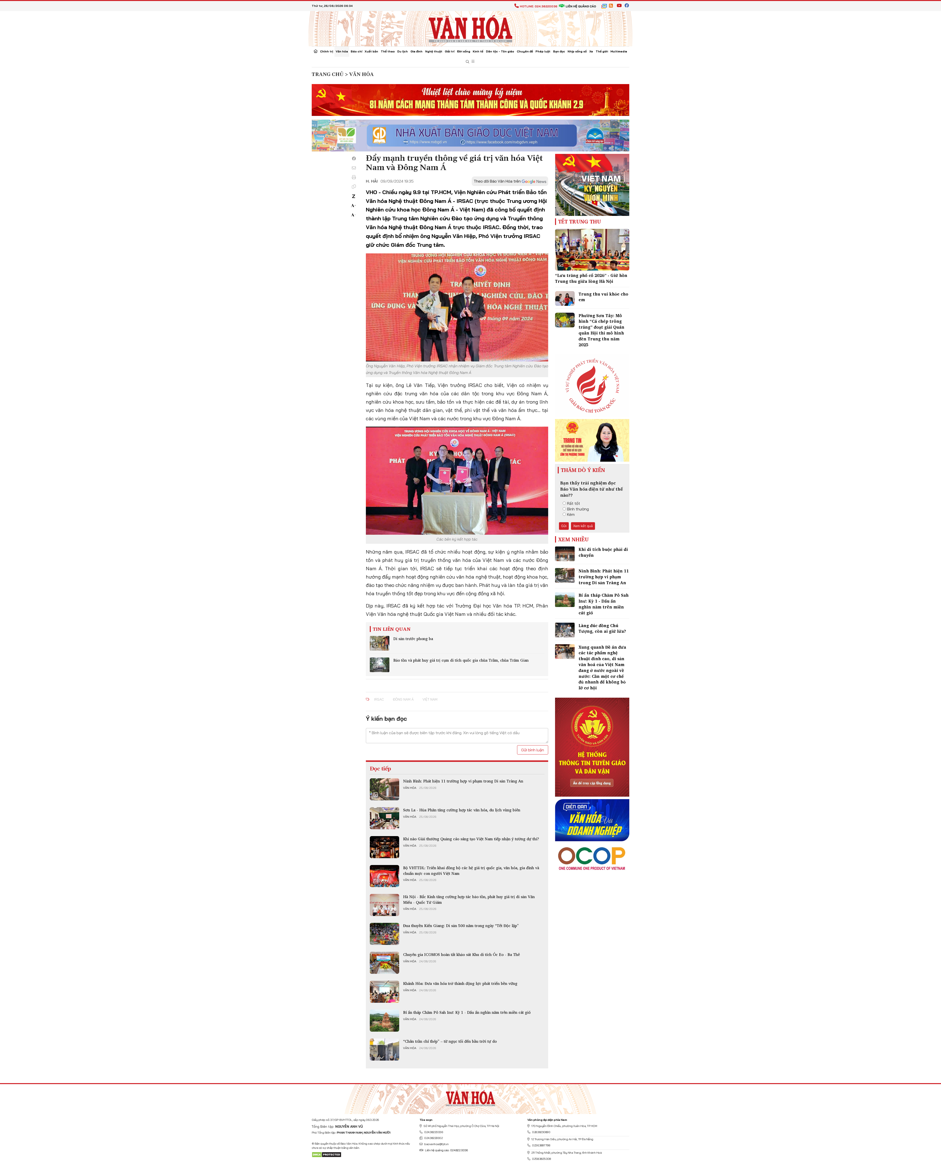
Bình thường (578, 509)
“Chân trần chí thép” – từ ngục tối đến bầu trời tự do (450, 1041)
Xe (591, 51)
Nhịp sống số (577, 51)
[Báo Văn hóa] (470, 28)
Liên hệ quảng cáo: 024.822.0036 (446, 1150)
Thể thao (388, 51)
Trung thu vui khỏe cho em (603, 297)
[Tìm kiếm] (467, 62)
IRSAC (379, 699)
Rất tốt (573, 503)
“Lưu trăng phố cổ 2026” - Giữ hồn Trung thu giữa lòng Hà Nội (591, 278)
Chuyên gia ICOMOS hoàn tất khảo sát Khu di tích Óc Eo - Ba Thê (461, 954)
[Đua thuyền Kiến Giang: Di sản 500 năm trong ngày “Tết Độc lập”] (384, 934)
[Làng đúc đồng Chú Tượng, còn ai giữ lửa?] (565, 630)
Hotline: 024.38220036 (538, 6)
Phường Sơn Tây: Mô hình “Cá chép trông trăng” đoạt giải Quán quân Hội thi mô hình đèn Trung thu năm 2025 (601, 330)
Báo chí (356, 51)
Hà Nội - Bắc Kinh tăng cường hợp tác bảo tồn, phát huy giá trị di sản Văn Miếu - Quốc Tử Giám (469, 899)
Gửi (564, 526)
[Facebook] (354, 158)
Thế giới (602, 51)
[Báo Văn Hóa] (470, 1097)
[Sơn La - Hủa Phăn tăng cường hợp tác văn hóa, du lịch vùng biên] (384, 818)
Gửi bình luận (532, 749)
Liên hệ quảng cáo (581, 6)
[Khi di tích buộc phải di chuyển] (565, 553)
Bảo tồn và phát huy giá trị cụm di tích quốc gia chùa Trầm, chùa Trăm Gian (461, 660)
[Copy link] (354, 186)
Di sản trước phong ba (413, 638)
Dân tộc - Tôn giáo (500, 51)
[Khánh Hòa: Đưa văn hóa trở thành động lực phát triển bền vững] (384, 992)
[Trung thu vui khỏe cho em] (565, 298)
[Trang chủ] (315, 52)
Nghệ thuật (433, 51)
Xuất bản (371, 51)
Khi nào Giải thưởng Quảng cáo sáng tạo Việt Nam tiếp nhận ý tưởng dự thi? (471, 839)
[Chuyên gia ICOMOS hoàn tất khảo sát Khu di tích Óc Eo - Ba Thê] (384, 963)
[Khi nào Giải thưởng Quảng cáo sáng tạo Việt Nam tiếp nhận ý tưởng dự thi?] (384, 847)
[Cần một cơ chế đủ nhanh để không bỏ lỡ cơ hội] (565, 651)
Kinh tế (478, 51)
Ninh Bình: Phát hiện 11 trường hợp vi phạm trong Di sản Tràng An (463, 781)
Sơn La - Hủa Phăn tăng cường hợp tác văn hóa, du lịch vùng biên (461, 810)
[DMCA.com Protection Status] (326, 1154)
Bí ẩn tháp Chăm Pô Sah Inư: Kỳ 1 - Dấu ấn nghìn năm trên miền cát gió (467, 1012)
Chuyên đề (525, 51)
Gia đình (416, 51)
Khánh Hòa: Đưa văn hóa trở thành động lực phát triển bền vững (460, 983)
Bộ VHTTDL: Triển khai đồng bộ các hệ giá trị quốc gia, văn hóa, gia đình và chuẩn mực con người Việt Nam (471, 870)
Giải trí (449, 51)
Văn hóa (342, 51)
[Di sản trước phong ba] (379, 643)
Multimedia (618, 51)
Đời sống (463, 51)
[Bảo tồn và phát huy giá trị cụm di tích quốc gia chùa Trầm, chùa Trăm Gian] (379, 664)
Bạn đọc (559, 51)
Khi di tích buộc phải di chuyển (603, 552)
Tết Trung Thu (579, 221)
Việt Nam (429, 699)
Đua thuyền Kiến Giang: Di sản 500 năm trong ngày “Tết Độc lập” (461, 925)
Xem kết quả (583, 526)
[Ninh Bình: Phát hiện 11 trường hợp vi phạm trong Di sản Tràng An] (384, 789)
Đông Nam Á (403, 699)
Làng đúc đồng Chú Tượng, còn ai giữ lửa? (602, 628)
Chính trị (326, 51)
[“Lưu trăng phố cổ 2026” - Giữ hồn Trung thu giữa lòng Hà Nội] (592, 250)
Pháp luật (542, 51)
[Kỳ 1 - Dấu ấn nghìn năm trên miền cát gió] (384, 1021)
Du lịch (402, 51)
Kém (571, 514)
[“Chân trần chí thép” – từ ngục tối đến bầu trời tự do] (384, 1050)
